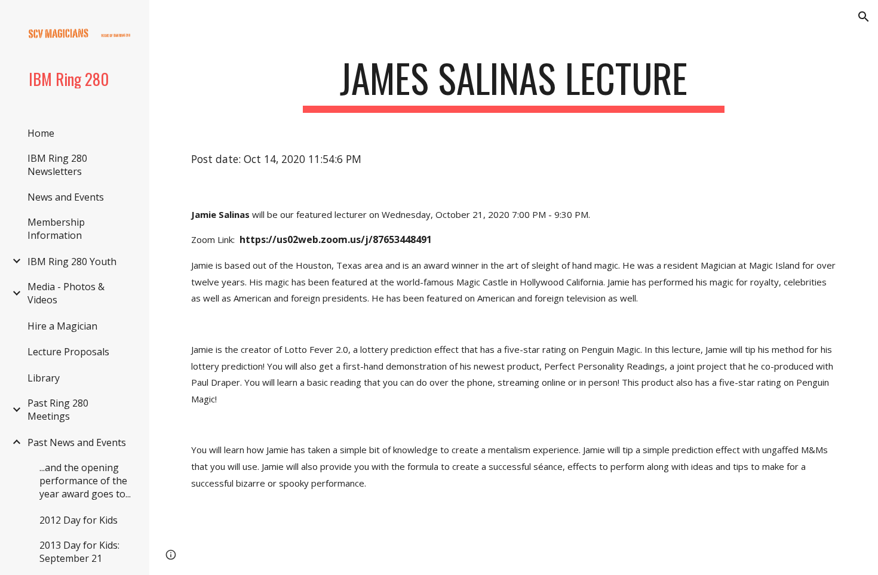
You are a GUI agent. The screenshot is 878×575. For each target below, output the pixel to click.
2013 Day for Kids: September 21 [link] (79, 552)
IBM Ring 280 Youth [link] (71, 261)
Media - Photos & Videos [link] (66, 293)
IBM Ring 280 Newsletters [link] (57, 165)
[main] (513, 84)
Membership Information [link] (56, 229)
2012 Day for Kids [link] (78, 520)
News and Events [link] (65, 197)
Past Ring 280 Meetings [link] (57, 409)
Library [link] (43, 378)
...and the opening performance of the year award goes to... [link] (85, 480)
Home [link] (40, 133)
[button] (863, 16)
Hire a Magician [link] (62, 326)
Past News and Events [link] (76, 442)
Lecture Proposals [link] (68, 351)
